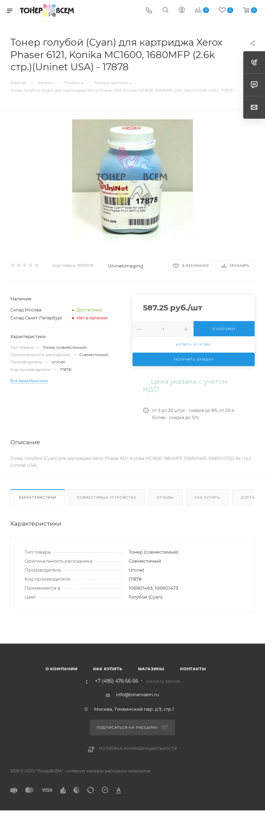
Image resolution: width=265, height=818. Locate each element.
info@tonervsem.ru (137, 694)
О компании (62, 668)
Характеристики (37, 497)
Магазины (151, 668)
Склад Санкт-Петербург (36, 317)
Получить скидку (194, 359)
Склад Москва (25, 309)
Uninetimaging (125, 266)
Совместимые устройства (106, 497)
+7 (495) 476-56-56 (116, 681)
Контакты (193, 668)
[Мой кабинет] (182, 10)
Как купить (207, 497)
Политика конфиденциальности (138, 748)
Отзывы (165, 497)
